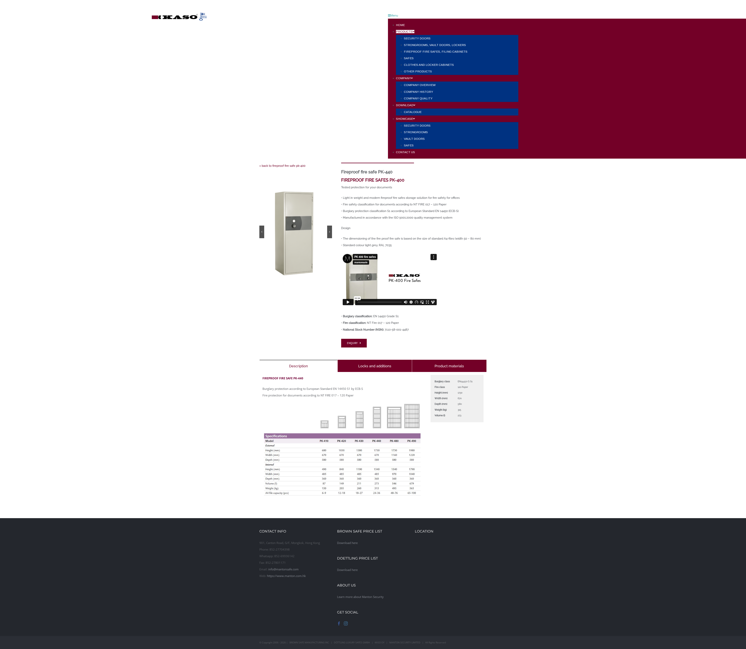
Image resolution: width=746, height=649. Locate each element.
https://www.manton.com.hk (286, 576)
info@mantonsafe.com (283, 569)
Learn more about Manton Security (360, 597)
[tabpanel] (373, 438)
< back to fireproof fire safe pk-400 (282, 166)
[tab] (298, 366)
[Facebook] (339, 624)
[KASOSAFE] (179, 3)
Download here (347, 543)
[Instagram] (346, 624)
